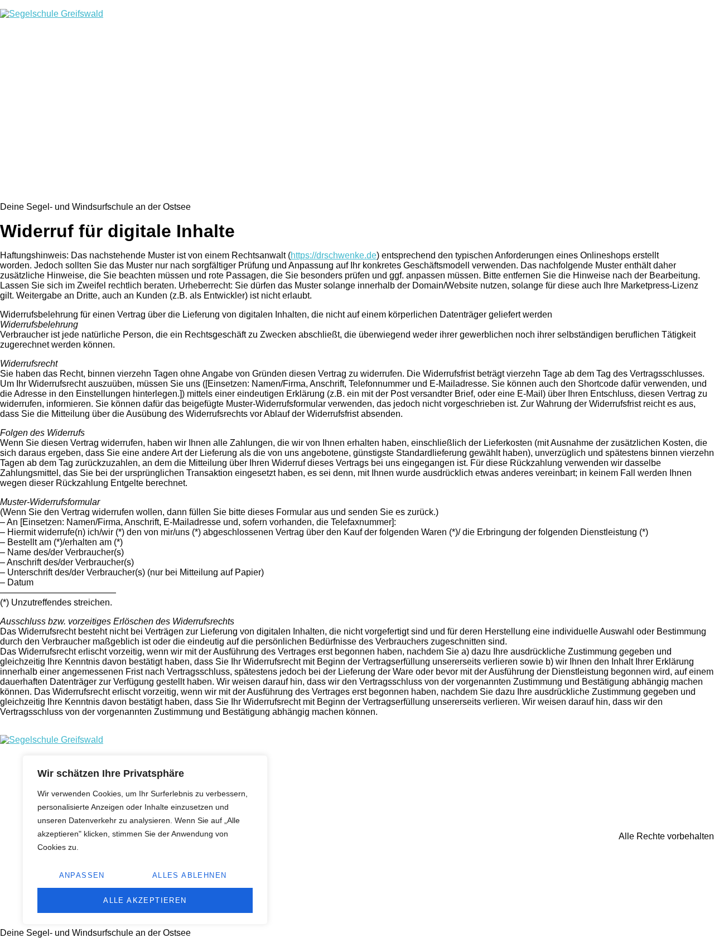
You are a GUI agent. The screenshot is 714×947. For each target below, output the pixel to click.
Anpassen (82, 875)
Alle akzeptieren (144, 900)
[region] (145, 840)
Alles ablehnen (189, 875)
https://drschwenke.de (334, 255)
